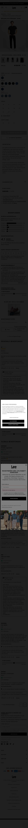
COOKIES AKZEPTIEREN (13, 424)
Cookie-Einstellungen (14, 417)
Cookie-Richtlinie (19, 411)
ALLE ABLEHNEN (13, 421)
